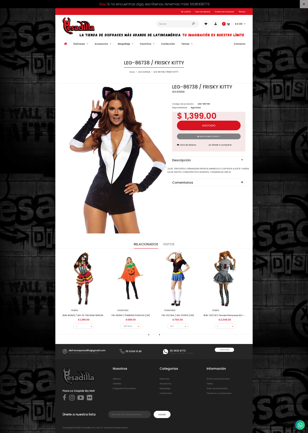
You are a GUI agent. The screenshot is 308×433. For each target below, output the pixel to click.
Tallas (210, 383)
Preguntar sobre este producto (210, 136)
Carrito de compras (224, 11)
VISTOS (168, 244)
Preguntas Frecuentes (124, 388)
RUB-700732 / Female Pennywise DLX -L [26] (227, 315)
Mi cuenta (186, 11)
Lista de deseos (202, 11)
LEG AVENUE (178, 91)
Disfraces (164, 378)
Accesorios (165, 383)
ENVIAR (162, 414)
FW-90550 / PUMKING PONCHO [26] (130, 315)
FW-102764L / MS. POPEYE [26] (178, 315)
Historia (117, 378)
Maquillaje (165, 388)
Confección (166, 393)
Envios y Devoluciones (218, 378)
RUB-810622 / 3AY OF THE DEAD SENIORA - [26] (87, 315)
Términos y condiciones (219, 393)
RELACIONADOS (146, 244)
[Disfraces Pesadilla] (79, 33)
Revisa (242, 11)
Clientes (117, 383)
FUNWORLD (122, 310)
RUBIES (74, 310)
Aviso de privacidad (217, 388)
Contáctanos (224, 350)
